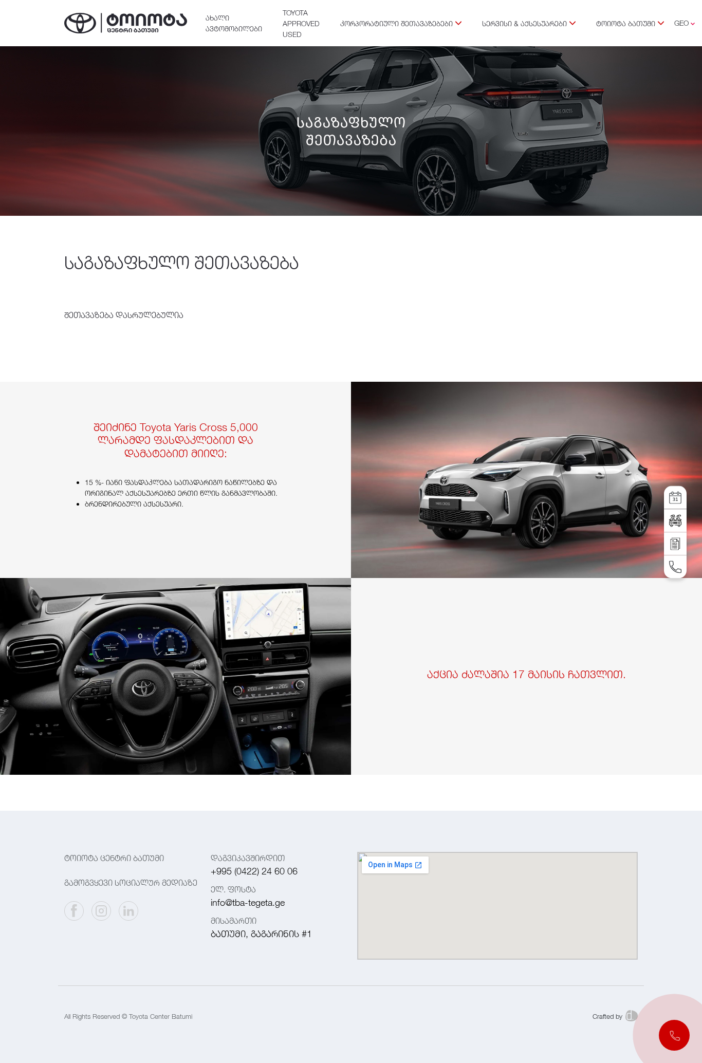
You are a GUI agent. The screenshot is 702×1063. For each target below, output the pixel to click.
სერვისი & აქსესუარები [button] (524, 23)
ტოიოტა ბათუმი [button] (625, 23)
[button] (674, 1035)
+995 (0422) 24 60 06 (254, 871)
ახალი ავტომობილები (234, 23)
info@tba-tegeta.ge (248, 902)
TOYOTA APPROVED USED (301, 23)
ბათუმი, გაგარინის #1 (261, 933)
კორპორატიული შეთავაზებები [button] (396, 23)
